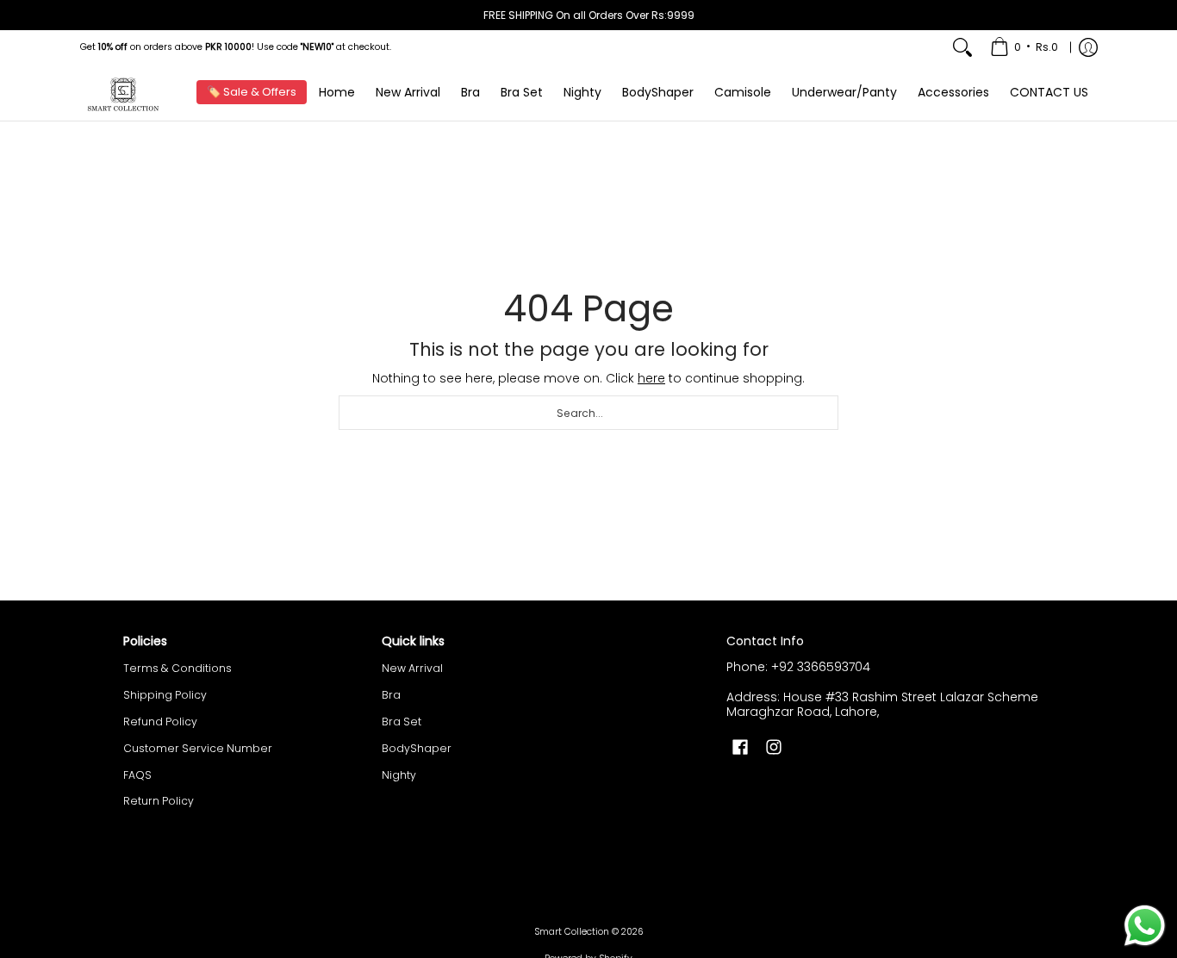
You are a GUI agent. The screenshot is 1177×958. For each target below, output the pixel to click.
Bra (391, 694)
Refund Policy (160, 721)
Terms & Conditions (177, 668)
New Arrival (412, 668)
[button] (740, 746)
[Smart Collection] (123, 93)
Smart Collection (571, 931)
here (651, 378)
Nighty (399, 775)
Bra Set (401, 721)
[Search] (962, 47)
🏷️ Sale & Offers (251, 92)
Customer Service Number (197, 748)
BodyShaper (416, 748)
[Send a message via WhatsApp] (1144, 925)
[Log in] (1088, 47)
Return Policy (158, 800)
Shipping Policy (165, 694)
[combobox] (588, 412)
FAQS (137, 775)
